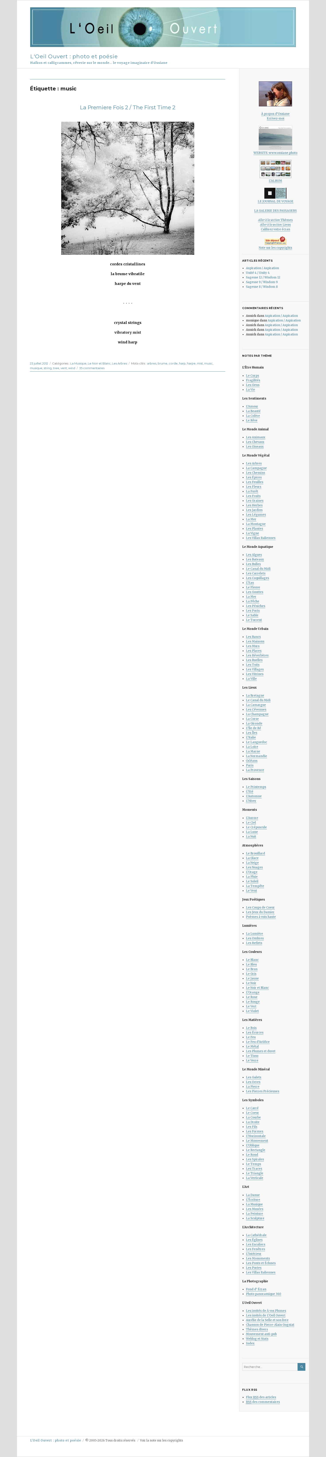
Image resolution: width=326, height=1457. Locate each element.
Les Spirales (255, 1159)
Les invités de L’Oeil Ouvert (265, 1315)
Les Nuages (254, 867)
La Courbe (253, 1117)
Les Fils (251, 1127)
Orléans (251, 761)
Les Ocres (253, 1082)
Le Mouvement (257, 1141)
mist (200, 363)
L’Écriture (253, 1200)
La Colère (253, 416)
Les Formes (254, 1131)
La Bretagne (255, 695)
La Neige (252, 863)
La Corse (252, 719)
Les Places (253, 651)
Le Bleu (251, 964)
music (208, 363)
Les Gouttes (254, 592)
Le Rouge (253, 1002)
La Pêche (252, 601)
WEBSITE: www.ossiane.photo (275, 153)
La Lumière (254, 934)
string (48, 368)
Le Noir (251, 983)
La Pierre (252, 1087)
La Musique (78, 363)
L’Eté (249, 791)
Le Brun (251, 969)
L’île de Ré (253, 728)
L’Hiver (251, 801)
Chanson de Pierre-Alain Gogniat (270, 1325)
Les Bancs (253, 637)
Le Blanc (252, 960)
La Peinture (254, 1214)
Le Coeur (252, 1113)
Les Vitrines (254, 674)
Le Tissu (252, 1056)
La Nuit (251, 836)
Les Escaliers (255, 1244)
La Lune (252, 832)
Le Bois (251, 1028)
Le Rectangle (255, 1150)
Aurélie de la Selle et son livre (267, 1320)
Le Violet (252, 1011)
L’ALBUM (275, 181)
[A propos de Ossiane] (275, 93)
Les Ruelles (254, 660)
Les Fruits (253, 496)
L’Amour (252, 406)
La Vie (250, 390)
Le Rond (252, 1155)
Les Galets (253, 1077)
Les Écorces (254, 1032)
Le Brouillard (255, 853)
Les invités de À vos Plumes (266, 1311)
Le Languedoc (256, 742)
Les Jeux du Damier (260, 912)
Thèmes (275, 220)
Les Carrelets (255, 573)
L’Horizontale (256, 1136)
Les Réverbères (257, 655)
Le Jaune (252, 978)
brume (162, 363)
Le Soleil (252, 881)
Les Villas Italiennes (260, 538)
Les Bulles (253, 564)
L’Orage (251, 872)
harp (182, 363)
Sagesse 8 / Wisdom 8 (262, 287)
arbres (151, 363)
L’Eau (250, 583)
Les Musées (254, 1209)
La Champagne (257, 714)
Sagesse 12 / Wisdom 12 (263, 277)
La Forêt (252, 491)
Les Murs (252, 646)
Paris (249, 765)
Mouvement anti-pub (261, 1334)
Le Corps (252, 376)
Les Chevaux (255, 442)
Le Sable (252, 615)
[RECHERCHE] (301, 1367)
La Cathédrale (256, 1235)
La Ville (251, 679)
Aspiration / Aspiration (262, 268)
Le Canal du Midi (258, 569)
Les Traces (254, 1169)
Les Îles (251, 733)
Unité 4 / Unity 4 (258, 273)
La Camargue (256, 705)
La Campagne (256, 468)
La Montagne (256, 524)
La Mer (251, 519)
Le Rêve (251, 420)
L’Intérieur (253, 1254)
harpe (191, 363)
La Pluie (252, 877)
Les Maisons (255, 641)
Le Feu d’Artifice (258, 1042)
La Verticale (254, 1178)
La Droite (252, 1122)
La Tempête (255, 886)
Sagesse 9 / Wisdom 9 (262, 282)
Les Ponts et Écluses (261, 1263)
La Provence (255, 770)
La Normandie (256, 756)
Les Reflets (254, 943)
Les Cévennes (256, 709)
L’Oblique (252, 1145)
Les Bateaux (255, 559)
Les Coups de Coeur (260, 907)
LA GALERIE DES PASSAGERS (275, 211)
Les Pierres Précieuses (262, 1091)
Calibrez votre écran (275, 229)
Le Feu (251, 1037)
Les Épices (254, 477)
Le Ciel (251, 822)
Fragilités (253, 380)
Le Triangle (254, 1173)
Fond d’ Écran (256, 1289)
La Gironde (254, 723)
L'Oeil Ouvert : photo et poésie (74, 56)
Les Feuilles (254, 482)
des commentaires (263, 1402)
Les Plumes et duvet (260, 1051)
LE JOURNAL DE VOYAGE (275, 201)
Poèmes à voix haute (261, 917)
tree (56, 368)
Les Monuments (258, 1258)
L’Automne (254, 796)
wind (71, 368)
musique (36, 368)
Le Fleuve (253, 587)
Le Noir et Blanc (99, 363)
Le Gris (251, 974)
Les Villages (255, 669)
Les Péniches (255, 606)
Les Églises (254, 1240)
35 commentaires (91, 368)
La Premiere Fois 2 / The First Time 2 (127, 107)
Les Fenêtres (255, 1249)
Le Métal (252, 1046)
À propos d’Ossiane (275, 114)
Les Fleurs (253, 487)
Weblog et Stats (257, 1339)
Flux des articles (261, 1397)
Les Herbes (254, 505)
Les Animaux (255, 437)
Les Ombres (255, 938)
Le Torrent (254, 620)
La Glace (252, 858)
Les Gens (252, 385)
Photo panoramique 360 (263, 1294)
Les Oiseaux (255, 446)
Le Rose (251, 997)
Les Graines (254, 501)
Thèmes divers (257, 1329)
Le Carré (252, 1108)
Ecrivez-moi (275, 118)
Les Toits (252, 665)
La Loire (252, 747)
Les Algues (254, 555)
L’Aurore (252, 818)
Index (250, 1343)
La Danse (253, 1195)
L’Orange (252, 992)
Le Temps (253, 1164)
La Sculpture (255, 1218)
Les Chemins (255, 473)
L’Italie (251, 737)
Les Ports (253, 611)
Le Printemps (256, 787)
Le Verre (252, 1060)
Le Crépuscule (256, 827)
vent (64, 368)
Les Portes (253, 1268)
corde (173, 363)
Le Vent (251, 891)
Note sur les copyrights (275, 248)
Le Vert (251, 1006)
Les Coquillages (257, 578)
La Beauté (253, 411)
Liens (275, 225)
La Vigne (252, 533)
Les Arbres (119, 363)
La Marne (253, 751)
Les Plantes (254, 529)
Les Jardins (254, 510)
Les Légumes (256, 515)
